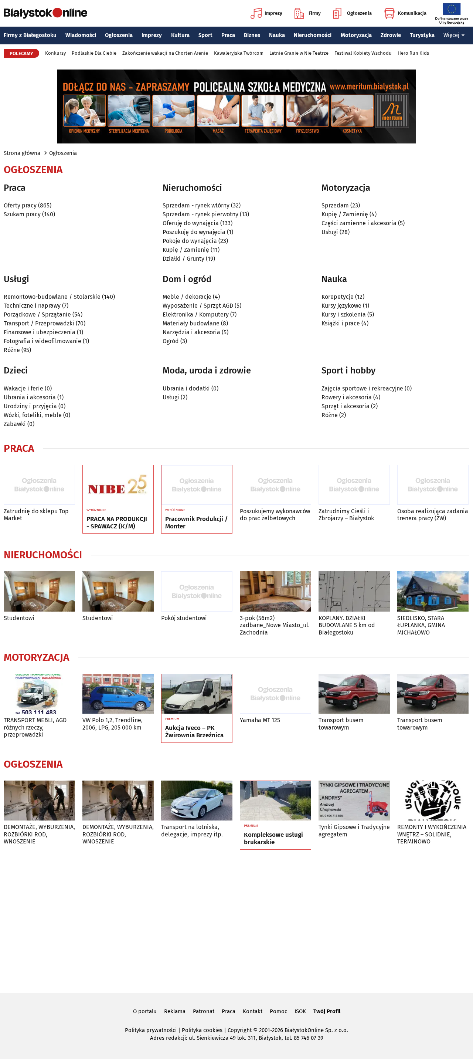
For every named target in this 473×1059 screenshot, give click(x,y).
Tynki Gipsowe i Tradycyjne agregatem (354, 830)
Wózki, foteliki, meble (33, 415)
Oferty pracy (20, 205)
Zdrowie (391, 35)
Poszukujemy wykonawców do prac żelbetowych (275, 515)
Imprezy (273, 13)
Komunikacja (412, 13)
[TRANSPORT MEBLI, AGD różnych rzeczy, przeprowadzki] (39, 694)
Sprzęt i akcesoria (345, 406)
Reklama (175, 1011)
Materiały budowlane (191, 323)
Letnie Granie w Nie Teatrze (299, 53)
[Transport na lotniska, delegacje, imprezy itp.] (196, 801)
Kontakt (252, 1011)
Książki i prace (340, 323)
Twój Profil (326, 1011)
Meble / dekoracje (187, 296)
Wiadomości (80, 35)
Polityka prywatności (151, 1030)
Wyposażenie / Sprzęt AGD (198, 305)
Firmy (315, 13)
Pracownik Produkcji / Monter (196, 522)
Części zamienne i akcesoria (359, 223)
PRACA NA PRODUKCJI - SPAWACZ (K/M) (116, 522)
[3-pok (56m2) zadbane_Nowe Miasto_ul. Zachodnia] (275, 591)
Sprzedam (335, 205)
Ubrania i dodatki (186, 388)
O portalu (145, 1011)
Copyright (240, 1030)
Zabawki (15, 423)
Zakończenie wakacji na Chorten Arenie (165, 53)
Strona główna (22, 153)
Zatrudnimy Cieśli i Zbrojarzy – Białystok (346, 515)
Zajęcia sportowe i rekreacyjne (362, 388)
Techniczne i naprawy (32, 305)
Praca (228, 35)
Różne (12, 349)
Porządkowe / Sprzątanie (37, 314)
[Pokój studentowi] (196, 591)
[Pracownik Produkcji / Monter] (196, 485)
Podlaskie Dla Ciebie (94, 53)
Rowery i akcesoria (346, 397)
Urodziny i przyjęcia (30, 406)
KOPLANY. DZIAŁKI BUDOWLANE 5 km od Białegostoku (347, 625)
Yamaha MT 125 (260, 720)
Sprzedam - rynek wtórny (196, 205)
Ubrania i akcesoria (30, 397)
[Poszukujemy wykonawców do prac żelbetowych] (275, 485)
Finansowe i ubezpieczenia (39, 332)
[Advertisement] (236, 920)
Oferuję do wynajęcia (191, 223)
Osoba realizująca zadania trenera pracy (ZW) (432, 515)
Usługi (329, 232)
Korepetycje (337, 296)
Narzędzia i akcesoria (191, 332)
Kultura (180, 35)
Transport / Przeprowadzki (39, 323)
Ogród (171, 341)
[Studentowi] (39, 591)
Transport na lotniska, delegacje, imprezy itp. (192, 830)
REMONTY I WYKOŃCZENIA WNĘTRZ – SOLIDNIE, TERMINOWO (431, 834)
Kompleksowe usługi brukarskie (273, 838)
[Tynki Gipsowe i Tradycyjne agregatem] (354, 801)
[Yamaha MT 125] (275, 694)
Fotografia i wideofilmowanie (42, 341)
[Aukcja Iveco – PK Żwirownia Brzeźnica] (196, 694)
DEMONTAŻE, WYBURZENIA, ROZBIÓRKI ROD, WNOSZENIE (39, 834)
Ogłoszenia (359, 13)
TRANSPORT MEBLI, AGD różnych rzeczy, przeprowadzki (35, 727)
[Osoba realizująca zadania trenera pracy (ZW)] (433, 485)
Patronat (203, 1011)
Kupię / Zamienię (186, 249)
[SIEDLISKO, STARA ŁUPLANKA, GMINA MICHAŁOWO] (433, 591)
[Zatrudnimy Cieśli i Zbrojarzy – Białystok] (354, 485)
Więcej (451, 35)
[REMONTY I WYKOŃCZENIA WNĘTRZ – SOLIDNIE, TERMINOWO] (433, 801)
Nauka (277, 35)
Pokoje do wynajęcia (190, 240)
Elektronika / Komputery (196, 314)
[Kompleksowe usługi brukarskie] (275, 801)
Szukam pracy (22, 214)
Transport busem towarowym (341, 724)
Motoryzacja (356, 35)
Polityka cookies (202, 1030)
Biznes (252, 35)
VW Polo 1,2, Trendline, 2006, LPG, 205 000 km (112, 724)
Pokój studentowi (184, 618)
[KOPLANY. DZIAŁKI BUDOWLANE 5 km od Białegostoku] (354, 591)
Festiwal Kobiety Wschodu (363, 53)
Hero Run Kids (413, 53)
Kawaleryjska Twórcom (238, 53)
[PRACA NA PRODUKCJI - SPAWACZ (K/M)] (118, 485)
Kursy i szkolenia (343, 314)
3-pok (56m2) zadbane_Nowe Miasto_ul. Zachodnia (275, 625)
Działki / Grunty (183, 258)
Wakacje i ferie (23, 388)
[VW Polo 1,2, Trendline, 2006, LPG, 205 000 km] (118, 694)
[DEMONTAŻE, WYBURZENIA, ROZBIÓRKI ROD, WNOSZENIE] (39, 801)
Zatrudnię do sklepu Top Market (36, 515)
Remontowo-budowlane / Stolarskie (52, 296)
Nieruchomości (312, 35)
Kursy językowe (341, 305)
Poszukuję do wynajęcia (194, 232)
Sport (205, 35)
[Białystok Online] (45, 13)
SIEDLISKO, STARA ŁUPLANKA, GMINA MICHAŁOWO (421, 625)
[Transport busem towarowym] (354, 694)
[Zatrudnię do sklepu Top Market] (39, 485)
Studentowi (19, 618)
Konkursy (55, 53)
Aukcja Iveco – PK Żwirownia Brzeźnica (194, 731)
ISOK (300, 1011)
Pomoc (278, 1011)
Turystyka (422, 35)
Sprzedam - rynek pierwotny (200, 214)
